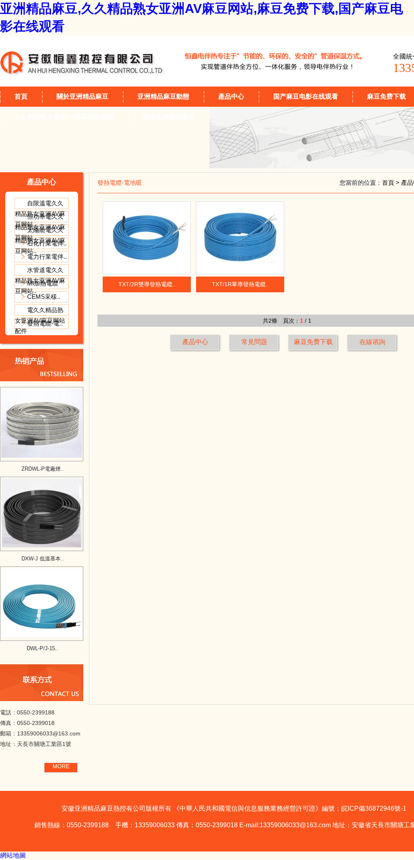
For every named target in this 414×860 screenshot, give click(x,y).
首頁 (21, 96)
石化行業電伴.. (47, 243)
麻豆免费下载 (313, 341)
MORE (61, 766)
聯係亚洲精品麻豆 (169, 116)
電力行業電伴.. (47, 256)
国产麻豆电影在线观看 (305, 96)
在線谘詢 (372, 341)
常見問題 (254, 341)
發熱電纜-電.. (45, 323)
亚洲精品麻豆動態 (163, 96)
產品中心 (231, 96)
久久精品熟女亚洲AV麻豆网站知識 (64, 116)
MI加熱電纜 (42, 283)
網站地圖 (13, 855)
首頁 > (391, 182)
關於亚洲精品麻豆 (82, 96)
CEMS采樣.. (43, 296)
